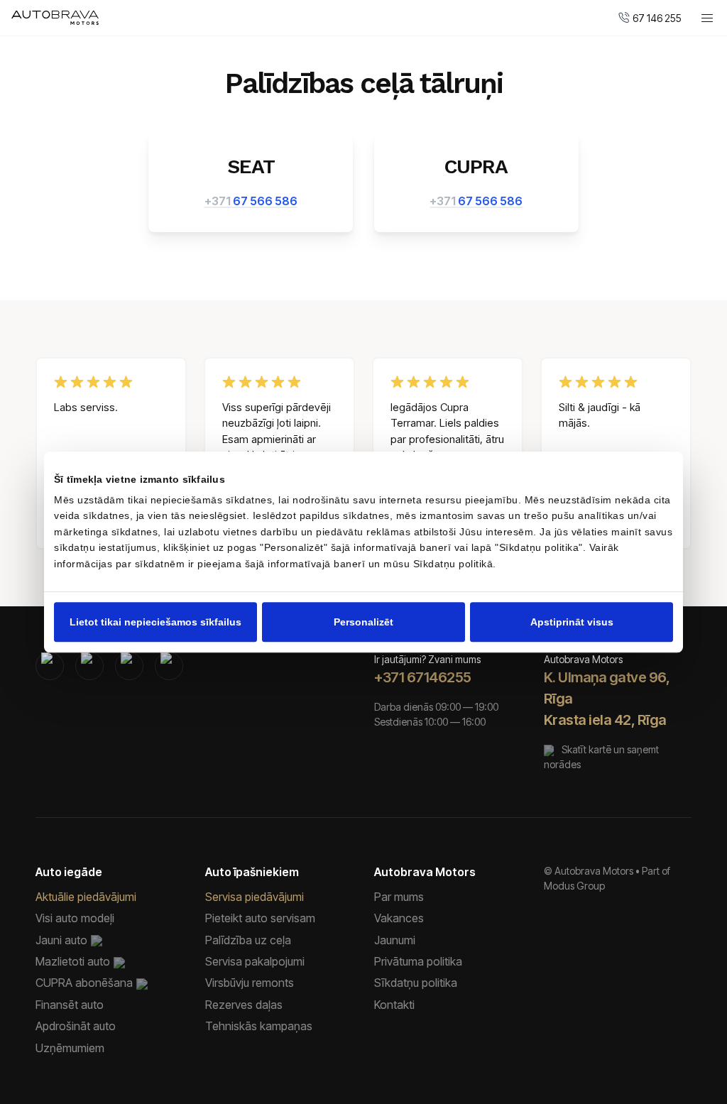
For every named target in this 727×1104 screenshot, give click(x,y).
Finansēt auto (69, 1005)
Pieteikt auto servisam (260, 918)
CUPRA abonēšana (84, 982)
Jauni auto (61, 940)
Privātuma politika (418, 961)
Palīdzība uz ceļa (248, 940)
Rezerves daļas (244, 1005)
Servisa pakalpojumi (255, 961)
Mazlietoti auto (72, 961)
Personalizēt (363, 622)
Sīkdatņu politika (415, 982)
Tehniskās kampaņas (258, 1026)
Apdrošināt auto (75, 1026)
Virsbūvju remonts (249, 982)
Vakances (399, 918)
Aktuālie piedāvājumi (85, 897)
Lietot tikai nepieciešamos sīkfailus (155, 622)
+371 (250, 201)
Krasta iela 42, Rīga (605, 719)
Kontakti (394, 1005)
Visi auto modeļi (74, 918)
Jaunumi (394, 940)
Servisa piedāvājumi (254, 897)
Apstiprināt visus (571, 622)
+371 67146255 (422, 677)
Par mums (399, 897)
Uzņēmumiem (69, 1048)
